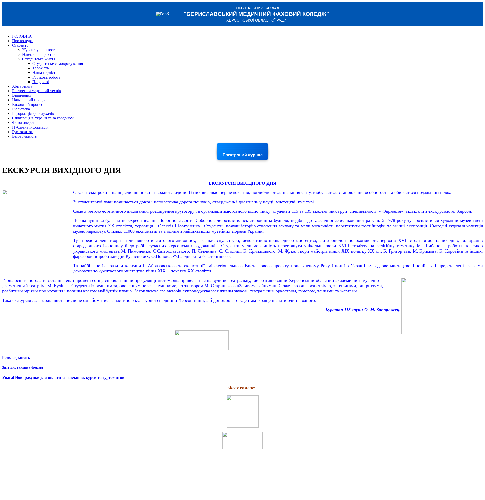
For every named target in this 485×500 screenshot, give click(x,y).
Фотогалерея (23, 122)
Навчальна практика (39, 54)
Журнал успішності (39, 50)
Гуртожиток (22, 132)
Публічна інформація (30, 127)
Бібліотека (21, 109)
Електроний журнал (243, 155)
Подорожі (40, 82)
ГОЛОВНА (22, 36)
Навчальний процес (29, 100)
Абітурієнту (22, 86)
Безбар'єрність (24, 136)
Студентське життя (38, 59)
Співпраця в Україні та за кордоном (43, 118)
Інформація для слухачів (33, 113)
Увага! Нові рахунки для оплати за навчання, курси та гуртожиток (63, 377)
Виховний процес (27, 104)
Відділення (21, 95)
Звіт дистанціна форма (22, 367)
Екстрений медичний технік (36, 91)
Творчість (40, 68)
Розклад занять (16, 357)
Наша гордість (44, 72)
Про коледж (22, 41)
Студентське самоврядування (57, 63)
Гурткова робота (46, 77)
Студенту (20, 45)
